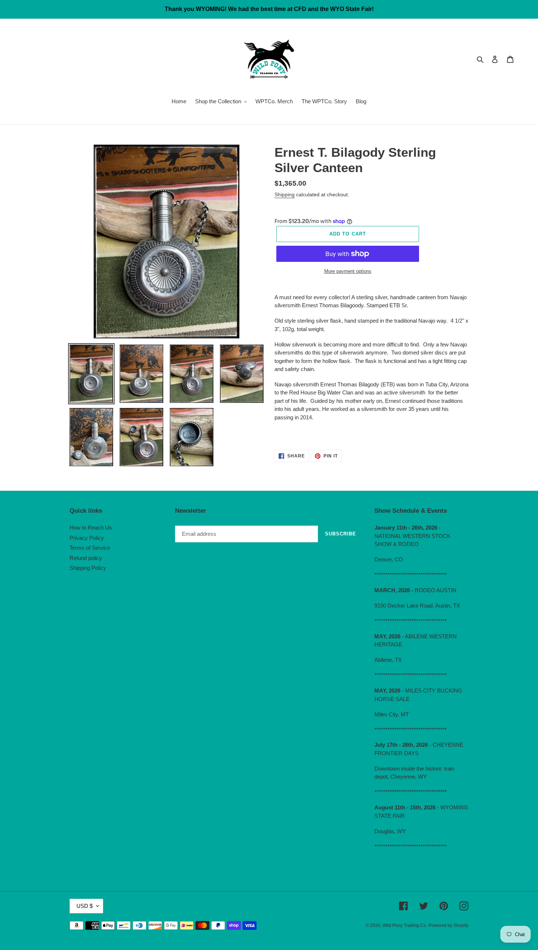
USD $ (84, 906)
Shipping (284, 194)
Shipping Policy (88, 568)
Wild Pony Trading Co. (404, 925)
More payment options (347, 271)
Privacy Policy (87, 538)
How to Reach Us (91, 527)
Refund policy (86, 558)
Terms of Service (90, 548)
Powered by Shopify (448, 925)
